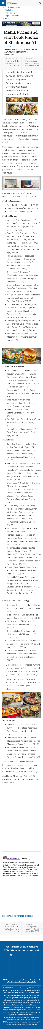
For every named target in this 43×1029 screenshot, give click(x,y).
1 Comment (8, 46)
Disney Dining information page (25, 771)
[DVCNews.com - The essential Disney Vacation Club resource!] (12, 3)
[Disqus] (21, 815)
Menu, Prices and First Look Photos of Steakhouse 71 (21, 37)
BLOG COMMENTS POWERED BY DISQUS (17, 916)
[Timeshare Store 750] (21, 23)
